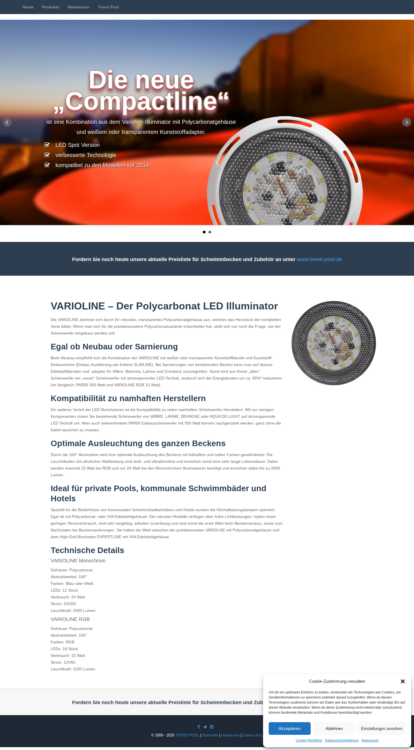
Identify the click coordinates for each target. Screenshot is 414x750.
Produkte (50, 7)
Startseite (210, 735)
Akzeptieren (290, 728)
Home (28, 7)
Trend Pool (108, 7)
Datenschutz (252, 735)
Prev (7, 122)
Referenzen (79, 7)
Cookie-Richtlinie (309, 740)
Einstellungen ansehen (381, 728)
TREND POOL (187, 735)
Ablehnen (334, 728)
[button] (403, 681)
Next (406, 122)
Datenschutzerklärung (342, 740)
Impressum (370, 740)
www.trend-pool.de (319, 259)
